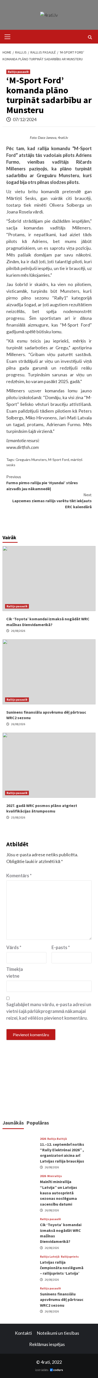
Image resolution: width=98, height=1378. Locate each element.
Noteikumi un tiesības (58, 1333)
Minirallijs (54, 1176)
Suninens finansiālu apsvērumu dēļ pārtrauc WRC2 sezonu (61, 1299)
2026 (43, 1138)
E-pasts (61, 947)
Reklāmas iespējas (47, 1344)
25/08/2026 (18, 817)
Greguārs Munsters (31, 459)
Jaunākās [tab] (13, 1123)
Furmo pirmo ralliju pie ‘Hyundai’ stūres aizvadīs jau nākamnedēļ (42, 482)
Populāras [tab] (37, 1123)
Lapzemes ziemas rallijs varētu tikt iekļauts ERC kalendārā (52, 500)
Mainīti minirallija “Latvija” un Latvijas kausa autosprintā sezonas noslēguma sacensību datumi (58, 1193)
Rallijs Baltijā (57, 1138)
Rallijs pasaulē (18, 72)
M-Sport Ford (58, 459)
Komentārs (19, 875)
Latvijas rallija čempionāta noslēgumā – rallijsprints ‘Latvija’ (61, 1268)
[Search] (90, 37)
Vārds (13, 947)
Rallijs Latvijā (50, 1256)
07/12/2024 (24, 119)
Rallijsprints (70, 1256)
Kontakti (23, 1333)
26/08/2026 (18, 631)
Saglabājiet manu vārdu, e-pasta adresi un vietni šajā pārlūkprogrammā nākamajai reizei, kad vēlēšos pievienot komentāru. (48, 1011)
